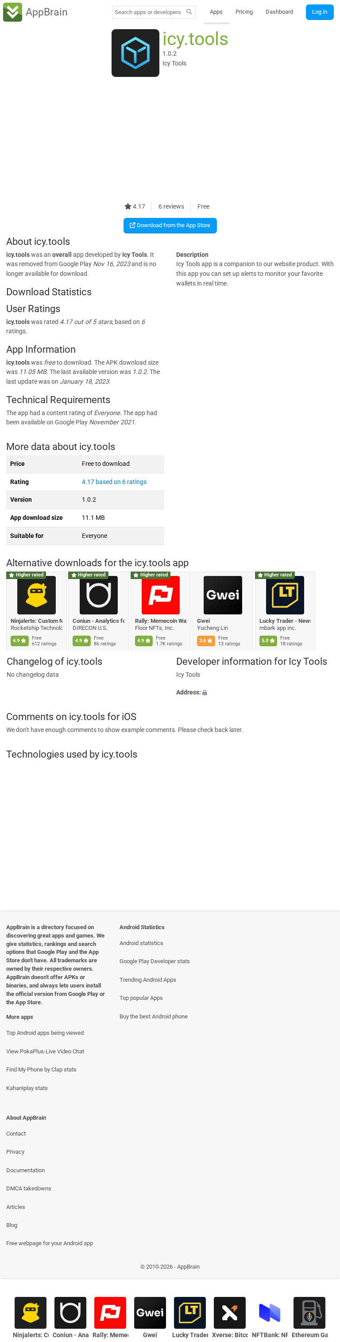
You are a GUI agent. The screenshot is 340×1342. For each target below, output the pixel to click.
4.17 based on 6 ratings (114, 482)
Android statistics (141, 943)
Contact (16, 1133)
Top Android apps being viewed (45, 1032)
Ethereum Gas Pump (310, 1335)
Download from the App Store (172, 225)
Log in (319, 11)
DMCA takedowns (28, 1188)
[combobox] (148, 12)
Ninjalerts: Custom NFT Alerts (36, 621)
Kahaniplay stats (27, 1088)
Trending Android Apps (148, 979)
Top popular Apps (141, 998)
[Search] (189, 12)
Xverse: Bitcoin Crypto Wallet (230, 1335)
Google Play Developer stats (155, 961)
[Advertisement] (169, 140)
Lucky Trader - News (285, 621)
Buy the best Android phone (154, 1016)
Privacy (15, 1151)
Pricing (244, 11)
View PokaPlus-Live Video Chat (45, 1051)
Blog (11, 1225)
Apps (216, 11)
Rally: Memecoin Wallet (161, 621)
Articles (15, 1207)
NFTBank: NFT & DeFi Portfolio (270, 1335)
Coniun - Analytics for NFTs (99, 621)
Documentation (25, 1170)
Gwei (203, 621)
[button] (255, 693)
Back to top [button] (320, 1269)
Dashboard (279, 11)
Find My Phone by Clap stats (41, 1069)
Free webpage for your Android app (49, 1243)
